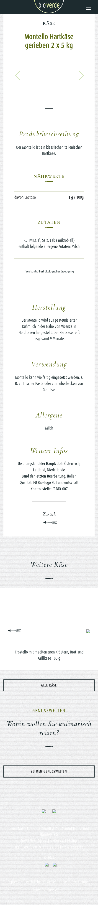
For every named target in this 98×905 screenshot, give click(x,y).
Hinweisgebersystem (48, 889)
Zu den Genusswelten (49, 771)
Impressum (15, 882)
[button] (18, 75)
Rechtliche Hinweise (40, 882)
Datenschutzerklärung (73, 882)
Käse (49, 23)
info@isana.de (71, 847)
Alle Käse (49, 685)
